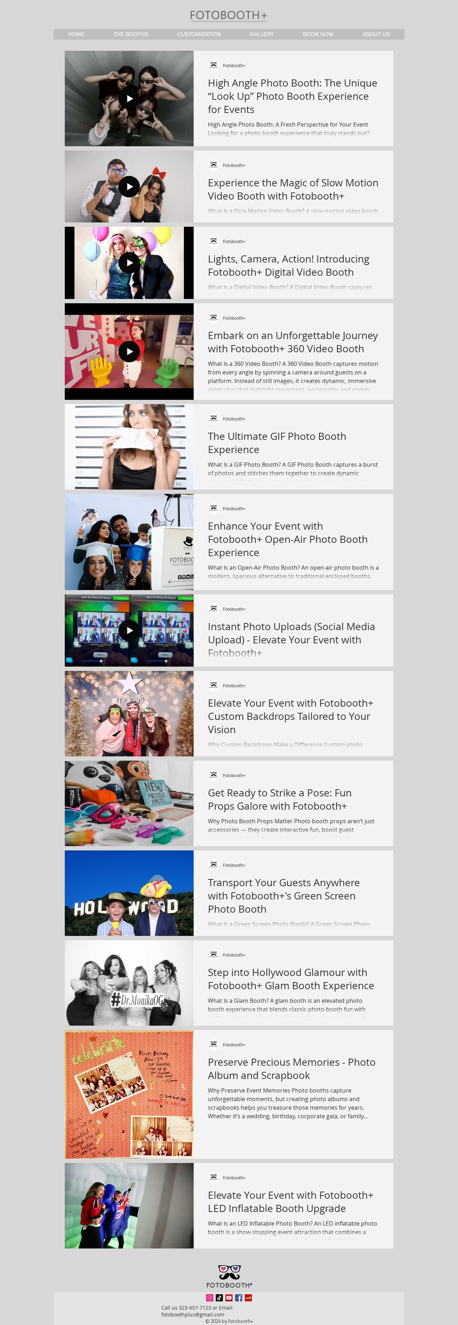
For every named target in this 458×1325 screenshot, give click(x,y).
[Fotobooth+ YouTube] (229, 1297)
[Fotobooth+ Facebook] (238, 1297)
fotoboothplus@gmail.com (192, 1314)
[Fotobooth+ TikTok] (219, 1297)
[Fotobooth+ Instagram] (209, 1297)
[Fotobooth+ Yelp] (248, 1297)
